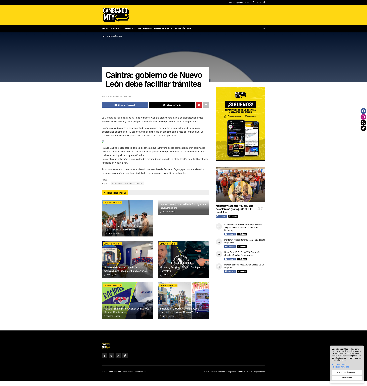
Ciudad (115, 28)
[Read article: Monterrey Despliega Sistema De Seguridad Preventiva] (183, 259)
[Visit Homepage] (116, 15)
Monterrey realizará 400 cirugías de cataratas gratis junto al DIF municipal (234, 209)
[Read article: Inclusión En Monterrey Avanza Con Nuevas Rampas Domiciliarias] (127, 300)
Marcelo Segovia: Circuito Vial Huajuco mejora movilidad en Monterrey (124, 227)
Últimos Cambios (115, 36)
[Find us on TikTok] (264, 2)
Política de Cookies (339, 364)
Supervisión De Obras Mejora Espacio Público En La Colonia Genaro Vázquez (180, 310)
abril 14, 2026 (111, 275)
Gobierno (129, 28)
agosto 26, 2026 (112, 233)
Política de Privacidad (340, 367)
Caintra (128, 183)
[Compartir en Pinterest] (199, 105)
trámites (139, 183)
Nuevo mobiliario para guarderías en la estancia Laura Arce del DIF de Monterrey (125, 268)
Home (104, 36)
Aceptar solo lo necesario (347, 372)
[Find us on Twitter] (260, 2)
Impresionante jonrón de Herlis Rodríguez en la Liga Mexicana (183, 205)
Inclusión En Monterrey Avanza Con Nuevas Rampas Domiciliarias (126, 310)
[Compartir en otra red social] (206, 105)
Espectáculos (183, 28)
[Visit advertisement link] (240, 124)
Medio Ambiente (163, 28)
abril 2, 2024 (107, 96)
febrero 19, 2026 (112, 316)
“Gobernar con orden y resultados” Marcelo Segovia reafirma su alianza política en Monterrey (243, 227)
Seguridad (144, 28)
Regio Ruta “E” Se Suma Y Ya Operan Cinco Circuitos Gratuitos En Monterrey (243, 253)
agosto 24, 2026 (168, 212)
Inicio (105, 28)
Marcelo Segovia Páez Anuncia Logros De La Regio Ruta (244, 266)
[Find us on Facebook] (253, 2)
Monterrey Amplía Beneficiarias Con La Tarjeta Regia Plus (244, 241)
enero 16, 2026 (167, 316)
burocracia (117, 183)
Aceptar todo (347, 378)
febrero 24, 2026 (168, 275)
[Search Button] (264, 28)
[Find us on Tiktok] (125, 355)
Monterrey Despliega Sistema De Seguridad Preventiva (182, 268)
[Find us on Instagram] (256, 2)
